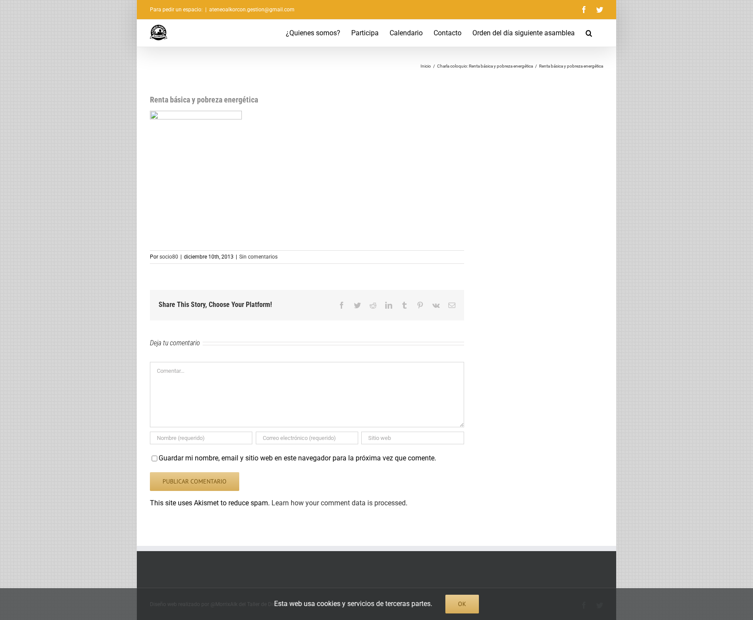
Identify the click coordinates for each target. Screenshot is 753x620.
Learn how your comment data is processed (338, 503)
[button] (589, 33)
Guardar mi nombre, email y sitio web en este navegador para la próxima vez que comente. (297, 458)
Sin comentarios (258, 257)
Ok (462, 604)
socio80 (168, 257)
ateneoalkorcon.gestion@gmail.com (252, 10)
